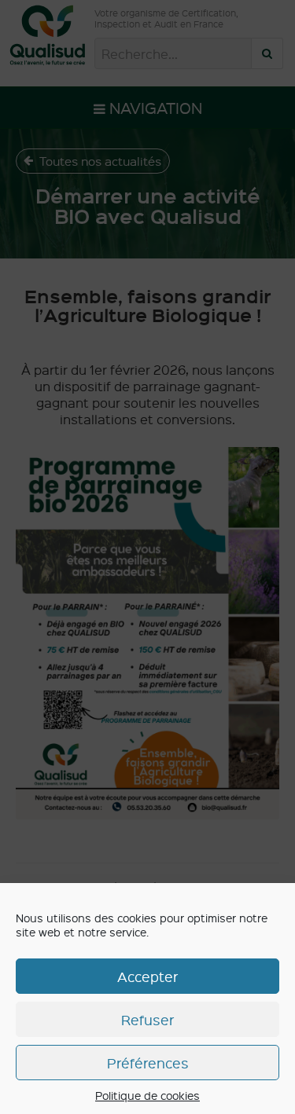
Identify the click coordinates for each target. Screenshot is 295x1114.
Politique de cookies (147, 1095)
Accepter (147, 976)
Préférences (148, 1063)
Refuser (147, 1019)
